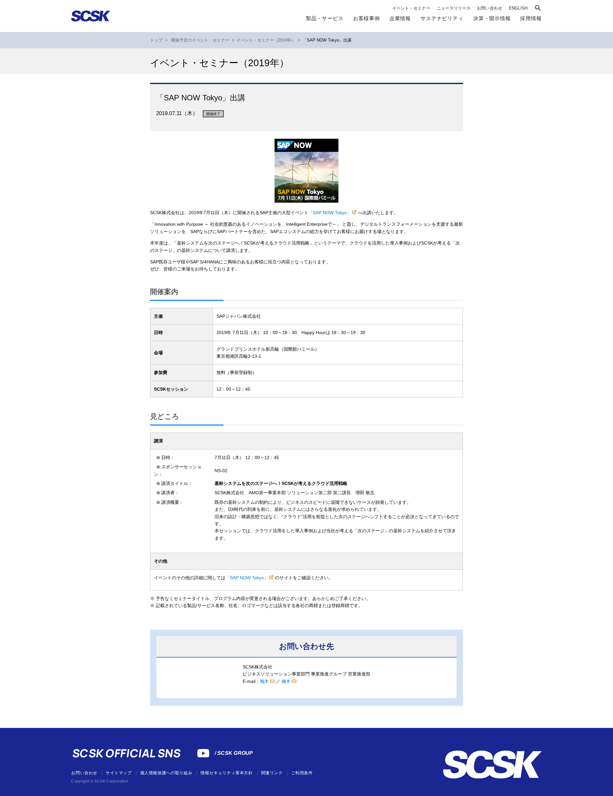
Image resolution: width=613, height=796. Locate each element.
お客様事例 (366, 18)
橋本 (286, 681)
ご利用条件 (302, 772)
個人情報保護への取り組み (166, 772)
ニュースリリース (454, 8)
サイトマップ (119, 772)
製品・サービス (325, 18)
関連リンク (272, 772)
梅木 (264, 681)
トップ (156, 40)
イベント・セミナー (411, 8)
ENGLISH (518, 8)
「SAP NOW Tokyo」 (329, 212)
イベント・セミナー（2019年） (266, 40)
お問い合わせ (490, 8)
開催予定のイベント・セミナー (200, 40)
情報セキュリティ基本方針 (227, 772)
